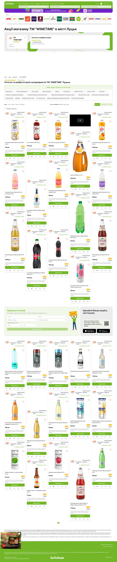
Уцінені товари (54, 3)
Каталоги (32, 3)
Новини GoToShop (45, 3)
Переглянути (14, 155)
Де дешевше (25, 3)
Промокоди (61, 3)
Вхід (105, 3)
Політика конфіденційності (106, 544)
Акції (20, 3)
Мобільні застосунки (108, 546)
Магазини (37, 3)
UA (108, 3)
